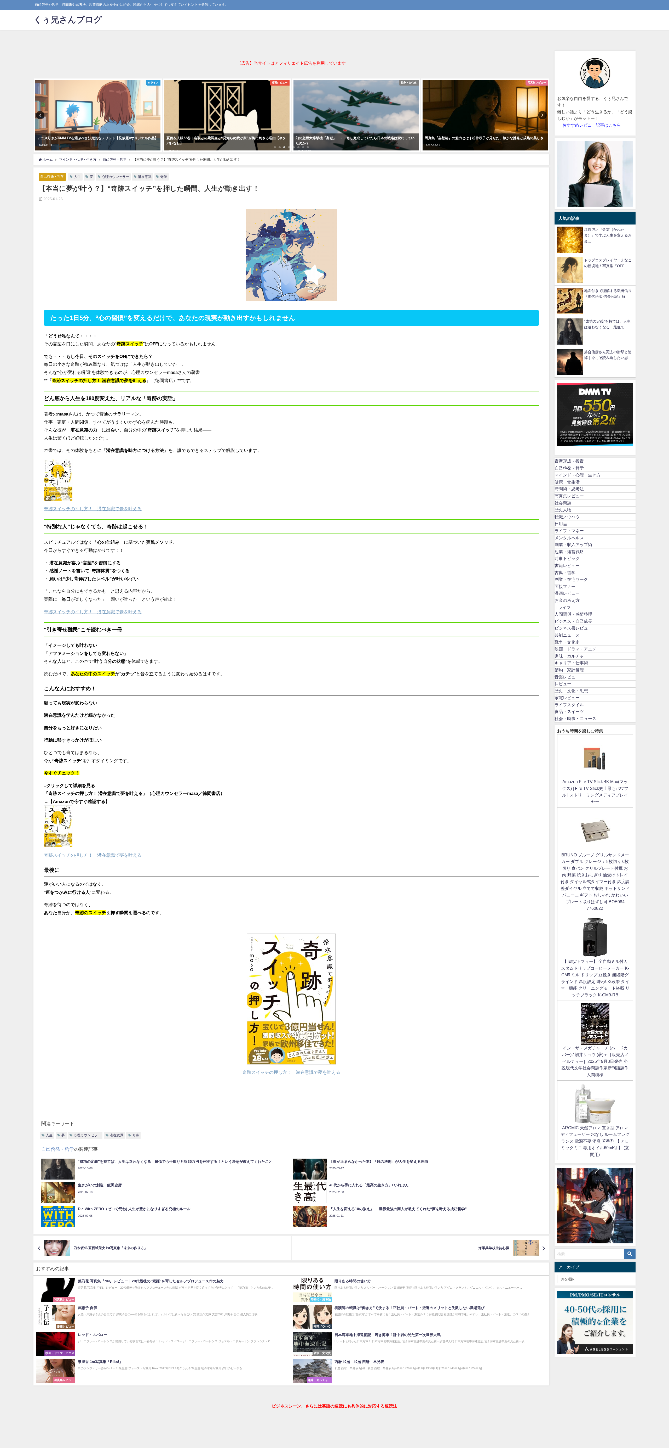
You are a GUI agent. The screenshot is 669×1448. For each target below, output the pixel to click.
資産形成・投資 (569, 461)
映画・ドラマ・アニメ (575, 649)
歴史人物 (563, 510)
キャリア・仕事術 (571, 663)
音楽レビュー (567, 677)
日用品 (561, 523)
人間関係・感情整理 (573, 614)
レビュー (563, 684)
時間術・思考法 (569, 489)
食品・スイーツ (569, 711)
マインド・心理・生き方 (578, 475)
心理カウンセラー (115, 176)
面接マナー (565, 586)
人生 (77, 176)
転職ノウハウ (567, 517)
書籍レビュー (567, 565)
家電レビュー (567, 697)
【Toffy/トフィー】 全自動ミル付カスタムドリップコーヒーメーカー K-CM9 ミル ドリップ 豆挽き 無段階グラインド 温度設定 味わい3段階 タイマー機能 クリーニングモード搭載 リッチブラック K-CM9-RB (595, 978)
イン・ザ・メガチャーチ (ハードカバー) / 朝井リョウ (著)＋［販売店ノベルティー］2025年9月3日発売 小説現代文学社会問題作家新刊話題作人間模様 (595, 1061)
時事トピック (567, 558)
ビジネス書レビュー (573, 628)
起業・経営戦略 (569, 551)
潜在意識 (145, 176)
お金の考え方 (567, 600)
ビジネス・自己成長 (573, 621)
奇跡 (163, 176)
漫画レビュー (567, 593)
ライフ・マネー (569, 531)
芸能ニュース (567, 635)
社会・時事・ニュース (575, 718)
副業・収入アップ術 (573, 544)
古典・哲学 (565, 572)
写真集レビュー (569, 496)
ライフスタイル (569, 705)
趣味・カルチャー (571, 656)
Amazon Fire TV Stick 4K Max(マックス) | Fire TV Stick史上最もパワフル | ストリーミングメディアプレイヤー (595, 791)
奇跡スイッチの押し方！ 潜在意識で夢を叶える (93, 611)
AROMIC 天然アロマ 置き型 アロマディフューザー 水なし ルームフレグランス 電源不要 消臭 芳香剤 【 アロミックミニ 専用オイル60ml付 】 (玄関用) (595, 1141)
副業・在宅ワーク (571, 579)
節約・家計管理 (569, 670)
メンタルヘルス (569, 538)
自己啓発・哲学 (52, 176)
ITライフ (563, 607)
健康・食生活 (567, 482)
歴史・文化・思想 (571, 691)
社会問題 (563, 503)
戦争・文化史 (567, 642)
